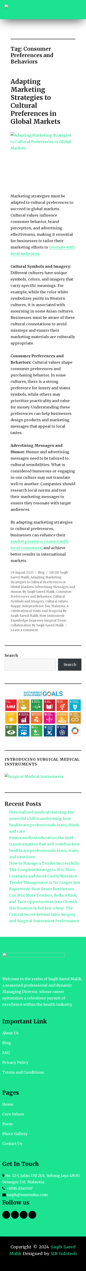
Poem (7, 1124)
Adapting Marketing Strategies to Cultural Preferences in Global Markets (35, 101)
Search (11, 655)
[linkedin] (24, 1214)
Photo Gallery (15, 1133)
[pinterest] (32, 1214)
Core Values (13, 1114)
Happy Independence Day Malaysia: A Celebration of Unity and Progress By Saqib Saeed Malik (40, 611)
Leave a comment (24, 630)
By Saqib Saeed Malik (38, 592)
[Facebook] (6, 1214)
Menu (74, 9)
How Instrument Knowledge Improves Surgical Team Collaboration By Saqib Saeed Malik (38, 620)
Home (7, 1104)
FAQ (6, 1052)
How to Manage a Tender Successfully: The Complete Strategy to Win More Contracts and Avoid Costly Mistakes (44, 869)
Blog (41, 573)
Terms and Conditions (23, 1072)
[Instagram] (15, 1214)
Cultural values (56, 601)
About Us (10, 1033)
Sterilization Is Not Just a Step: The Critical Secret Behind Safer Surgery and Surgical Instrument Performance (44, 914)
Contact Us (12, 1143)
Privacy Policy (15, 1062)
